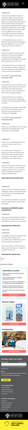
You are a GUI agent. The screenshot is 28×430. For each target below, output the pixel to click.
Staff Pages (4, 400)
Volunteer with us (14, 351)
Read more (5, 12)
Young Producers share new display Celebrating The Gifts (12, 278)
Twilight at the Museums (7, 391)
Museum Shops (14, 324)
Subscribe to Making (6, 264)
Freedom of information (7, 402)
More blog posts (14, 295)
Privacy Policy (5, 409)
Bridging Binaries (6, 387)
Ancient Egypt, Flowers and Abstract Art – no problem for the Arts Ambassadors (13, 282)
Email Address (5, 362)
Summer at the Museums (7, 389)
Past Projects (5, 393)
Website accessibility (6, 406)
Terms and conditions (6, 404)
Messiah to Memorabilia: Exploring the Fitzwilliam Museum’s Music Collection (13, 286)
